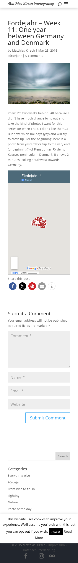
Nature (13, 502)
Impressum (56, 545)
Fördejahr (15, 56)
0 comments (34, 56)
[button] (12, 286)
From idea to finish (21, 489)
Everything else (19, 475)
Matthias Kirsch (23, 50)
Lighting (14, 496)
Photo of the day (19, 509)
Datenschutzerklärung (39, 550)
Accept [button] (56, 532)
